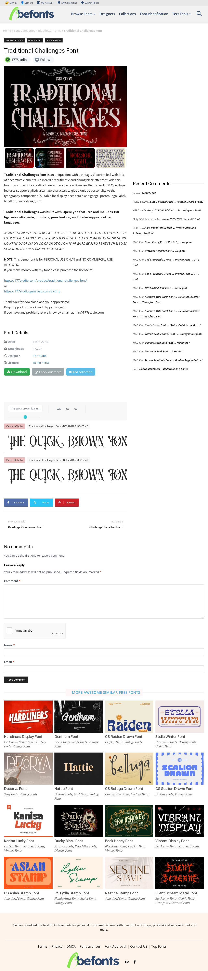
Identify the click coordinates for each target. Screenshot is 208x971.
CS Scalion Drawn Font (174, 788)
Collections (127, 14)
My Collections (69, 2)
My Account (47, 2)
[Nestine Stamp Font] (129, 873)
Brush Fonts (62, 742)
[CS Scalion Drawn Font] (179, 769)
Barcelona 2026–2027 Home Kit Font (178, 219)
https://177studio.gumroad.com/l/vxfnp (32, 291)
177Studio (40, 356)
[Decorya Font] (28, 769)
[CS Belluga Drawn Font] (129, 769)
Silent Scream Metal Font (176, 893)
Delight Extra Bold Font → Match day (167, 342)
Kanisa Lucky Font (19, 841)
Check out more (50, 372)
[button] (199, 15)
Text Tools (180, 14)
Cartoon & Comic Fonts (19, 742)
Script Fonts (79, 742)
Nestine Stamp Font (121, 893)
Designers (107, 14)
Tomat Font (149, 193)
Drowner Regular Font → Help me (165, 251)
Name (9, 645)
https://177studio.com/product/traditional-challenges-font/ (45, 280)
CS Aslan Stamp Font (21, 893)
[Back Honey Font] (129, 821)
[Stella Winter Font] (179, 717)
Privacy (56, 946)
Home (7, 31)
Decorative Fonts (166, 742)
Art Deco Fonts (63, 846)
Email (9, 662)
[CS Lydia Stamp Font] (78, 873)
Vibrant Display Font (172, 841)
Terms (42, 946)
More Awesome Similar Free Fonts (106, 692)
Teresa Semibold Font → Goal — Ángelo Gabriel (174, 360)
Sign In (11, 2)
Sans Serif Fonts (33, 846)
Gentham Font (66, 736)
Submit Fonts (92, 2)
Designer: (14, 356)
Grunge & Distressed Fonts (172, 903)
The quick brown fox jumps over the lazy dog (67, 441)
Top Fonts (159, 946)
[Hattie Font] (78, 769)
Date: (11, 342)
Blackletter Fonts (49, 31)
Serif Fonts (11, 794)
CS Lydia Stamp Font (71, 893)
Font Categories (24, 31)
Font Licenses (90, 946)
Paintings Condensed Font (26, 527)
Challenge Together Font (106, 527)
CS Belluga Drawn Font (124, 788)
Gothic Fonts (35, 40)
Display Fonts (114, 742)
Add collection (82, 372)
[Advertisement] (163, 105)
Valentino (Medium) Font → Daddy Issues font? (173, 334)
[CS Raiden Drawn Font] (129, 717)
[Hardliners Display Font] (28, 717)
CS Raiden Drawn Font (123, 736)
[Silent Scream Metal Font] (179, 873)
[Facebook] (134, 962)
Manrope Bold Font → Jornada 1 (164, 351)
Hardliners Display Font (23, 736)
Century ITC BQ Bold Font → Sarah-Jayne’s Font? (172, 210)
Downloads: (16, 349)
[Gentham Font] (78, 717)
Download (19, 372)
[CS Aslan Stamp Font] (28, 873)
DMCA (71, 946)
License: (13, 363)
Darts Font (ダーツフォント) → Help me (168, 242)
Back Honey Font (119, 841)
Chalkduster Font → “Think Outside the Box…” (173, 325)
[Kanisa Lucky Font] (28, 821)
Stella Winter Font (170, 736)
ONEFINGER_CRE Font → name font (166, 288)
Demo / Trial (41, 363)
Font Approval (115, 946)
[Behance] (127, 962)
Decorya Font (15, 788)
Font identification (154, 14)
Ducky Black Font (68, 841)
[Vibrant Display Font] (179, 821)
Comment (12, 581)
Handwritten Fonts (117, 794)
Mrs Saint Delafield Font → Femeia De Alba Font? (173, 201)
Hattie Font (63, 788)
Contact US (138, 946)
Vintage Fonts (54, 40)
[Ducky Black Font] (78, 821)
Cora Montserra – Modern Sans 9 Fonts (164, 369)
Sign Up (27, 2)
